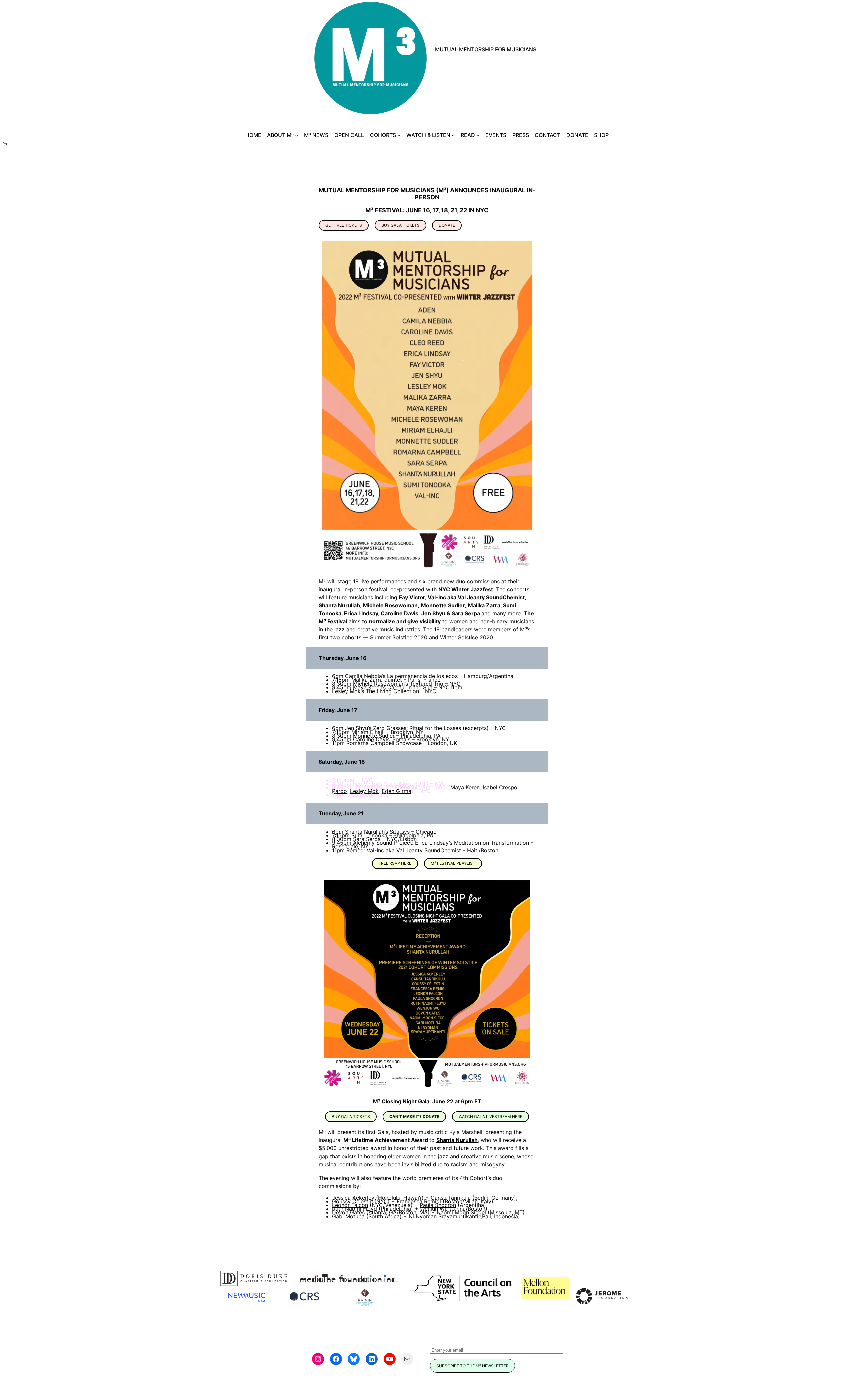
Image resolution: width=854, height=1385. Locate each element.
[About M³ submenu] (296, 135)
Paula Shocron (438, 1205)
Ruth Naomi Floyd (354, 1208)
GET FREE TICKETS (343, 225)
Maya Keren (465, 787)
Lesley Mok (364, 791)
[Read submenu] (478, 135)
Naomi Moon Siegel (461, 1212)
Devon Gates (348, 1212)
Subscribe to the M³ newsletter (472, 1365)
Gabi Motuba (348, 1216)
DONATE (447, 225)
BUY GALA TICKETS (400, 225)
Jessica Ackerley (353, 1197)
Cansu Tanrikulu (451, 1197)
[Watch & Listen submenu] (453, 135)
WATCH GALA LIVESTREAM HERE (490, 1116)
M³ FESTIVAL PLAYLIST (453, 863)
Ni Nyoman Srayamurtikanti (443, 1216)
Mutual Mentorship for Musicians (485, 49)
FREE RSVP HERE (395, 863)
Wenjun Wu (434, 1208)
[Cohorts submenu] (399, 135)
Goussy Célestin (352, 1201)
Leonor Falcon (350, 1205)
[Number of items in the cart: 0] (5, 144)
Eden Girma (396, 791)
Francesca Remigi (419, 1201)
